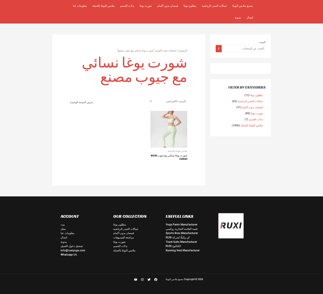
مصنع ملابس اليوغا (242, 5)
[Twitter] (149, 279)
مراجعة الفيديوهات (123, 237)
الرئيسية (182, 50)
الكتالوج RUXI (173, 246)
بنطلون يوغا (190, 5)
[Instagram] (142, 279)
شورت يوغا (146, 5)
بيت (63, 224)
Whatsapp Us (69, 254)
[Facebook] (155, 279)
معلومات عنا (80, 5)
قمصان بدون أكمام (167, 5)
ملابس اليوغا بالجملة (103, 5)
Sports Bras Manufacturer (182, 233)
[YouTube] (135, 279)
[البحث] (219, 48)
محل (63, 228)
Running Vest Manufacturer (183, 250)
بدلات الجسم (127, 5)
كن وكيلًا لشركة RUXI (178, 237)
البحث (262, 42)
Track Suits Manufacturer (181, 241)
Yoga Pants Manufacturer (182, 224)
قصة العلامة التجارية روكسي (182, 228)
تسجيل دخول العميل (72, 246)
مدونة (238, 17)
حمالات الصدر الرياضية (214, 5)
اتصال (249, 17)
